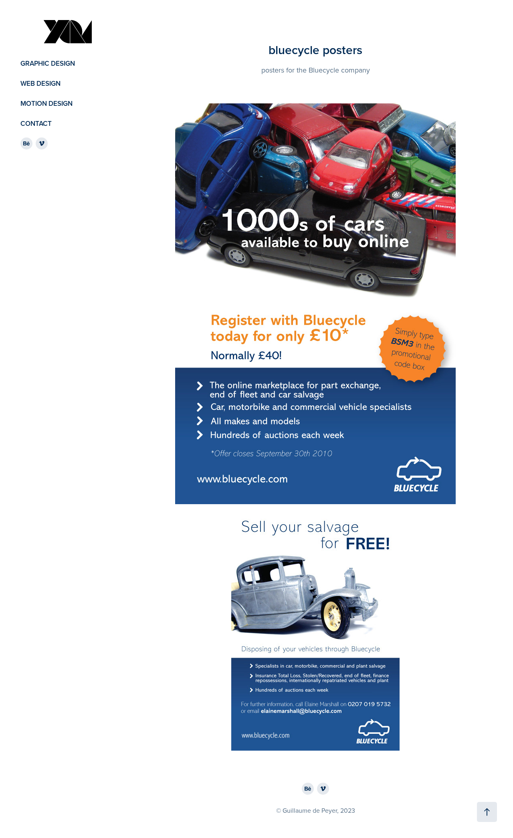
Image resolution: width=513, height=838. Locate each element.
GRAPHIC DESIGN (47, 63)
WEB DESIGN (40, 83)
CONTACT (36, 123)
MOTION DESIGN (46, 103)
